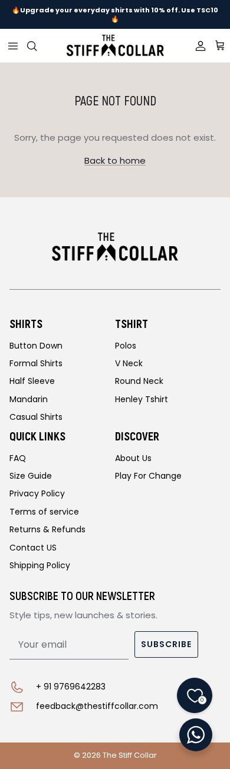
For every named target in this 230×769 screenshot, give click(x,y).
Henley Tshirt (141, 399)
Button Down (36, 346)
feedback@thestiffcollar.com (97, 706)
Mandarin (28, 399)
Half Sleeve (32, 381)
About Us (133, 458)
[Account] (196, 46)
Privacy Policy (37, 493)
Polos (125, 346)
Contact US (33, 547)
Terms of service (44, 512)
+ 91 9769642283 (71, 686)
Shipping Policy (39, 565)
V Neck (129, 363)
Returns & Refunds (47, 529)
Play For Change (148, 476)
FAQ (17, 458)
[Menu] (13, 46)
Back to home (115, 160)
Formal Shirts (36, 363)
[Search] (39, 46)
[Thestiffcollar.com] (115, 46)
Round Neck (139, 381)
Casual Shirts (36, 417)
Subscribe (166, 644)
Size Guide (30, 476)
